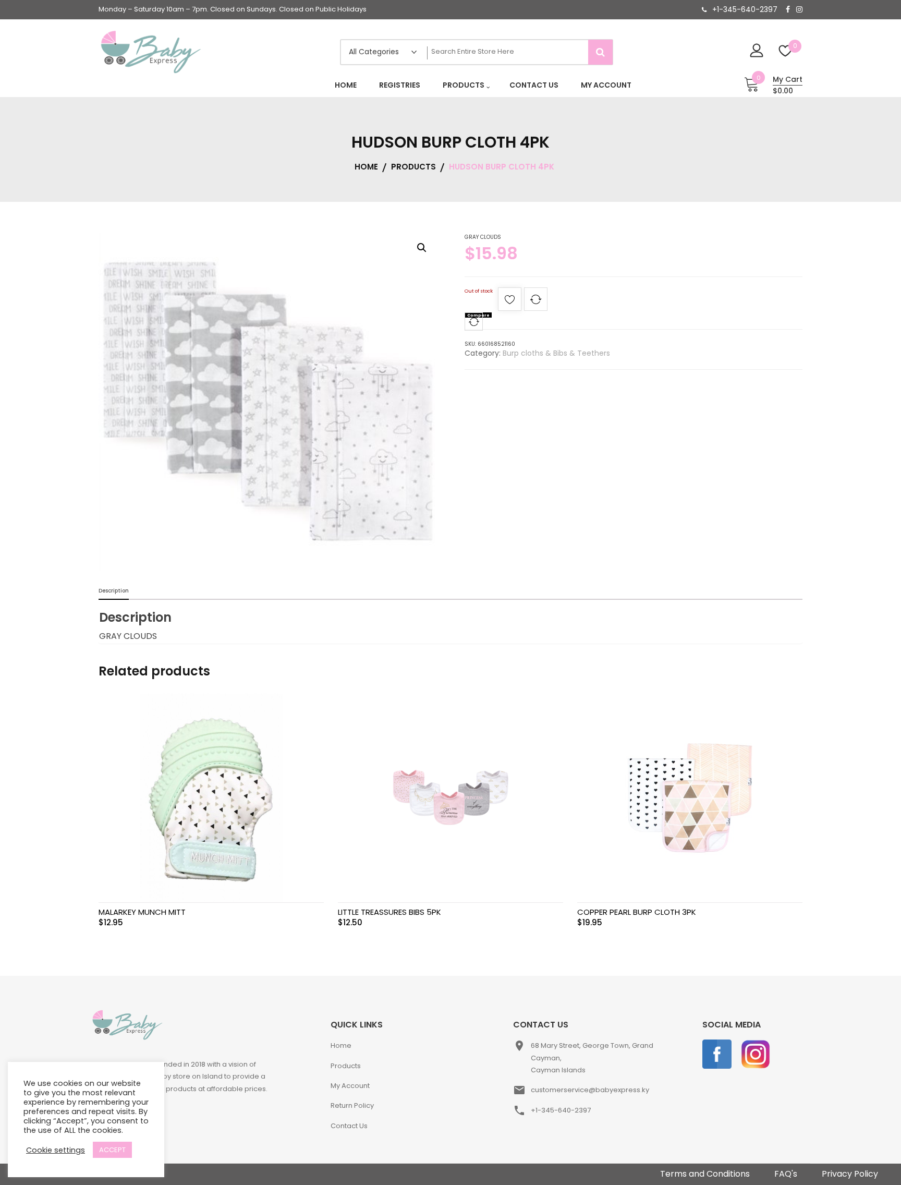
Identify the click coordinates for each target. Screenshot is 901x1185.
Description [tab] (114, 591)
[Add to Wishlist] (509, 302)
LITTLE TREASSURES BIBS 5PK (389, 912)
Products (346, 1066)
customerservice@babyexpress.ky (590, 1090)
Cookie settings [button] (55, 1150)
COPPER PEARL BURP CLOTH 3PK (636, 912)
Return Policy (352, 1105)
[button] (421, 247)
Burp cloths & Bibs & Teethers (556, 353)
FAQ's (785, 1174)
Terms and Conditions (705, 1174)
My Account (350, 1086)
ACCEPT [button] (112, 1150)
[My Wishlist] (785, 52)
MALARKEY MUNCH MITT (142, 912)
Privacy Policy (850, 1174)
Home (341, 1045)
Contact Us (349, 1126)
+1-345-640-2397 (744, 9)
